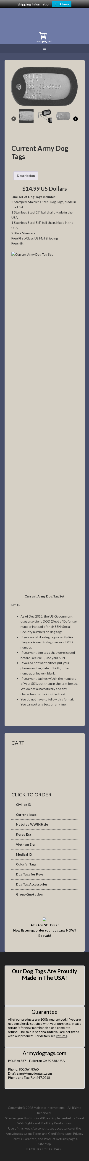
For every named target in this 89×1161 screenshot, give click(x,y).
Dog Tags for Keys (29, 874)
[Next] (75, 118)
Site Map (44, 1144)
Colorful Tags (26, 864)
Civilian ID (23, 804)
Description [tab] (26, 176)
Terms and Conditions (48, 1133)
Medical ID (24, 854)
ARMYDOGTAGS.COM (38, 18)
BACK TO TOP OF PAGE (44, 1149)
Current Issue (26, 814)
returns (61, 1036)
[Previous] (13, 118)
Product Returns (56, 1139)
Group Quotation (29, 894)
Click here (62, 4)
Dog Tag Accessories (31, 884)
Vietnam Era (25, 844)
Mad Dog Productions (56, 1123)
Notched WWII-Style (32, 824)
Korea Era (23, 834)
